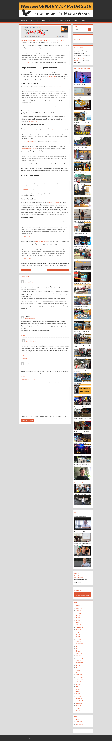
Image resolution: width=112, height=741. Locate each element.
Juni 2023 (78, 646)
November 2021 (79, 679)
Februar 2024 (79, 638)
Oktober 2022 (79, 660)
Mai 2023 (78, 648)
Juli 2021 (78, 686)
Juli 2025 (78, 615)
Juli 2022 (78, 665)
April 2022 (78, 670)
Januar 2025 (78, 624)
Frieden (55, 20)
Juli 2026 (78, 605)
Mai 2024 (78, 634)
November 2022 (79, 658)
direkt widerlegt (57, 86)
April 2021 (78, 691)
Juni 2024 (78, 632)
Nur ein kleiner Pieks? (26, 270)
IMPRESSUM (77, 38)
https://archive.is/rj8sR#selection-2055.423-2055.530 (34, 355)
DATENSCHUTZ (77, 39)
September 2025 (79, 612)
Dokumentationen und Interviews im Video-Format (82, 594)
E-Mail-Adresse (25, 409)
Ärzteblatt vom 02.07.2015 (29, 106)
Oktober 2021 (79, 681)
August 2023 (78, 645)
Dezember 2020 (79, 698)
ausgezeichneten (33, 148)
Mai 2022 (78, 669)
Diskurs (35, 42)
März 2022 (78, 672)
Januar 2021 (78, 696)
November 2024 (79, 627)
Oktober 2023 (79, 641)
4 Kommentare (55, 42)
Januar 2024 (78, 639)
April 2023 (78, 650)
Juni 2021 (78, 688)
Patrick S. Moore (46, 129)
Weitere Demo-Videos (79, 506)
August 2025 (78, 613)
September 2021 (79, 683)
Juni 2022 (78, 667)
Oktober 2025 (79, 610)
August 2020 (78, 705)
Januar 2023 (78, 655)
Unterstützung (75, 20)
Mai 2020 (78, 710)
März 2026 (78, 607)
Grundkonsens (23, 20)
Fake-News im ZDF (27, 62)
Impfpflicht (43, 42)
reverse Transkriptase (54, 202)
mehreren (23, 148)
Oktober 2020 (79, 702)
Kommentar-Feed (80, 723)
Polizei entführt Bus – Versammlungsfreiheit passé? (58, 270)
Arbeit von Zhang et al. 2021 (41, 241)
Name (23, 405)
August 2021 (78, 684)
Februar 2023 (79, 653)
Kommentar (24, 386)
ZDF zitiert (26, 189)
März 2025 (78, 620)
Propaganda (47, 42)
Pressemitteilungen (65, 20)
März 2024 (78, 636)
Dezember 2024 (79, 626)
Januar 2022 (78, 676)
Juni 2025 (78, 617)
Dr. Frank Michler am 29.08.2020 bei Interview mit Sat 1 (82, 481)
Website (23, 413)
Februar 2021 (79, 695)
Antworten (23, 311)
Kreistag (32, 20)
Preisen (27, 148)
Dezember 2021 (79, 677)
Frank (31, 42)
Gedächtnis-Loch (52, 76)
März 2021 (78, 693)
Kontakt (84, 20)
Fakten (39, 42)
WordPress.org (79, 724)
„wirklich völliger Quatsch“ (34, 121)
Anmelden (78, 719)
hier (64, 74)
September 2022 (79, 662)
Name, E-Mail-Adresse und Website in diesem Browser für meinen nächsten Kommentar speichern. (44, 416)
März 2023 (78, 651)
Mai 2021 (78, 689)
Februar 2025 (79, 622)
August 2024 (78, 629)
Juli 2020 (78, 707)
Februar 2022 (79, 674)
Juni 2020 (78, 708)
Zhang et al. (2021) (28, 258)
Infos (37, 20)
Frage (53, 129)
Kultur (43, 20)
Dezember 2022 (79, 657)
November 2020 (79, 700)
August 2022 (78, 664)
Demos (49, 20)
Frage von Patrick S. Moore (29, 141)
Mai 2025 (78, 619)
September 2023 (79, 643)
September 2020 (79, 703)
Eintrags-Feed (79, 721)
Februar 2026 (79, 608)
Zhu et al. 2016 (27, 236)
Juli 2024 (78, 631)
